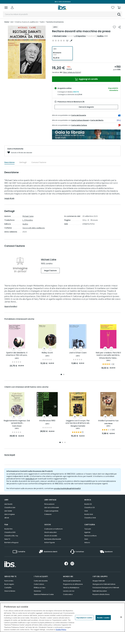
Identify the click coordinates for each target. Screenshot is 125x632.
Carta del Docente (78, 115)
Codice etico (68, 594)
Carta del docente (40, 581)
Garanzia (37, 591)
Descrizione (9, 162)
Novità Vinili (88, 514)
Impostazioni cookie (84, 617)
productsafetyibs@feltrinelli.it (67, 488)
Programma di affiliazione (73, 584)
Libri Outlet (8, 511)
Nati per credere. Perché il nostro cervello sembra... (108, 353)
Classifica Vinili (90, 518)
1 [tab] (61, 374)
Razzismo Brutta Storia (101, 594)
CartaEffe (7, 588)
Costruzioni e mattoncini (53, 529)
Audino (100, 36)
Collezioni (48, 514)
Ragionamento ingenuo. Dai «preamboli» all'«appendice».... (17, 421)
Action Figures (49, 542)
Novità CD (88, 504)
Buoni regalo (9, 584)
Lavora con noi (68, 591)
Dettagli (22, 162)
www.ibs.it (30, 479)
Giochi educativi (50, 532)
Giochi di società (50, 536)
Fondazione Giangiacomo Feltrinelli (106, 588)
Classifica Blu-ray (11, 536)
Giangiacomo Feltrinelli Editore (104, 584)
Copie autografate (51, 511)
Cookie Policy (61, 629)
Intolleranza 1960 (47, 420)
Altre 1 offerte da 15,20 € (71, 72)
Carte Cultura (39, 584)
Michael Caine (60, 36)
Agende (87, 532)
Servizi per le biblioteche (72, 581)
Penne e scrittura (90, 536)
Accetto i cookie (103, 617)
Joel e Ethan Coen (78, 352)
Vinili (86, 511)
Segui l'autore (50, 270)
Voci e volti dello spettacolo (33, 228)
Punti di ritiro (8, 581)
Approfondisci (10, 306)
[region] (62, 617)
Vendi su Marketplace (71, 588)
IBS (61, 72)
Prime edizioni (49, 504)
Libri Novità (8, 504)
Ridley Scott (47, 352)
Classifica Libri (9, 507)
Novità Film (8, 529)
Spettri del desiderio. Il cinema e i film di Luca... (17, 353)
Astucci (87, 542)
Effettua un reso (39, 588)
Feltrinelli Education (100, 591)
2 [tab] (63, 374)
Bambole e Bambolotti (52, 539)
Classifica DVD (9, 532)
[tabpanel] (16, 345)
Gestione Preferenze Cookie (44, 594)
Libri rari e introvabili (51, 507)
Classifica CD (89, 507)
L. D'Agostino (80, 36)
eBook (6, 518)
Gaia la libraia (9, 591)
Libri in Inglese (9, 514)
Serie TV (7, 539)
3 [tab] (64, 442)
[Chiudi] (121, 617)
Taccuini (87, 529)
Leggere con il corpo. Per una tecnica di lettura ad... (78, 421)
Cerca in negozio (86, 107)
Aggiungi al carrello (88, 79)
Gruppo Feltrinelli (99, 581)
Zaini (86, 539)
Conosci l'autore (38, 162)
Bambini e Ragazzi (11, 542)
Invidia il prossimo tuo (108, 420)
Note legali (9, 455)
